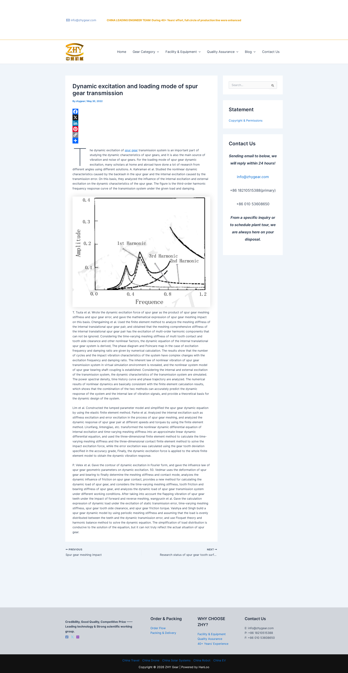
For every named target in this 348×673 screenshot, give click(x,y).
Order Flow (158, 628)
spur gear (131, 150)
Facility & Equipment (181, 52)
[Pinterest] (141, 129)
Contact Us (270, 52)
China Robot (201, 660)
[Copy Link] (141, 135)
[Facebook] (141, 111)
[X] (141, 117)
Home (121, 52)
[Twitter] (72, 637)
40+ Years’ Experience (213, 643)
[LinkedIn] (141, 123)
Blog (248, 52)
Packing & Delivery (163, 633)
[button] (157, 51)
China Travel (130, 660)
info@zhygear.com (253, 177)
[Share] (141, 140)
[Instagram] (77, 637)
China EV (219, 660)
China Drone (150, 660)
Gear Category (144, 52)
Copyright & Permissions (245, 120)
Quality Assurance (221, 52)
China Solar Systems (176, 660)
